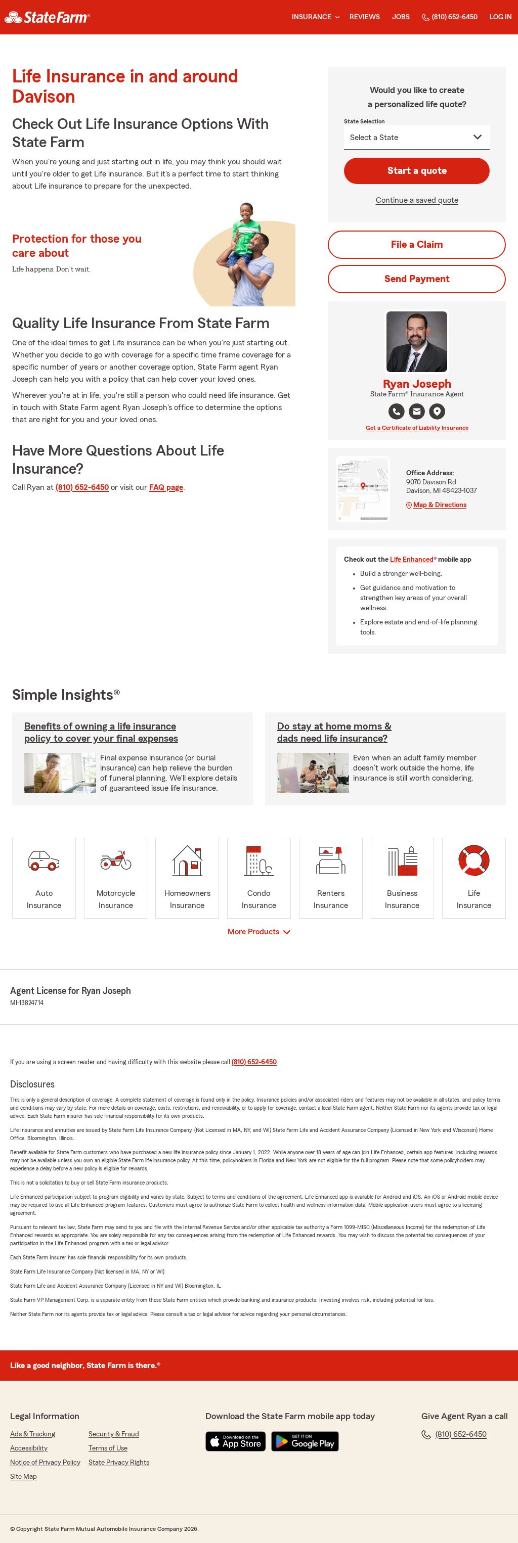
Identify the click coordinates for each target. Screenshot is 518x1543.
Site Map (23, 1476)
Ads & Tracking (32, 1434)
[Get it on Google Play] (305, 1441)
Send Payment (417, 279)
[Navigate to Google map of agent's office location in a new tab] (437, 411)
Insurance (311, 17)
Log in (501, 17)
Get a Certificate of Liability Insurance (417, 428)
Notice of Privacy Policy (45, 1462)
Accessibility (29, 1448)
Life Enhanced (412, 559)
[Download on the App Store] (235, 1441)
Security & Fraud (114, 1434)
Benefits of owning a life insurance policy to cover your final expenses (101, 732)
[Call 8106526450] (396, 411)
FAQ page (166, 487)
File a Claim (417, 245)
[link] (47, 17)
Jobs (401, 17)
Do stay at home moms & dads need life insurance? (334, 732)
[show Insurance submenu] (335, 17)
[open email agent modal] (417, 412)
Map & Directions (439, 505)
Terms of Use (108, 1448)
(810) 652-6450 (455, 17)
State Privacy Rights (119, 1462)
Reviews (365, 17)
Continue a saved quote (417, 200)
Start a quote (417, 171)
